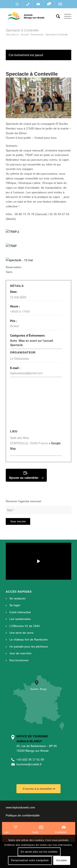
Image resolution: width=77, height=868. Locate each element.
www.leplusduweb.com (20, 807)
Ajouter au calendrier (23, 478)
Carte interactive (20, 612)
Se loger (14, 605)
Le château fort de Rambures (28, 639)
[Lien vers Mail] (38, 4)
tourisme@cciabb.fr (29, 764)
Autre (13, 340)
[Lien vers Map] (60, 4)
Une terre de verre (21, 632)
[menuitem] (56, 16)
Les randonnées (20, 619)
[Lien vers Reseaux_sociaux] (49, 4)
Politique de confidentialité (23, 815)
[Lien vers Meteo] (17, 4)
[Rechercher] (56, 16)
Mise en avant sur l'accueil (36, 340)
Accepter (61, 860)
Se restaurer (17, 598)
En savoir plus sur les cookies (39, 851)
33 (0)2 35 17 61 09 (31, 759)
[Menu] (65, 16)
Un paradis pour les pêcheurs (28, 646)
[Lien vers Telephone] (27, 4)
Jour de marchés (20, 653)
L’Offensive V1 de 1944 (24, 626)
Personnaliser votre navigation (30, 860)
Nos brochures (19, 660)
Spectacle (16, 345)
